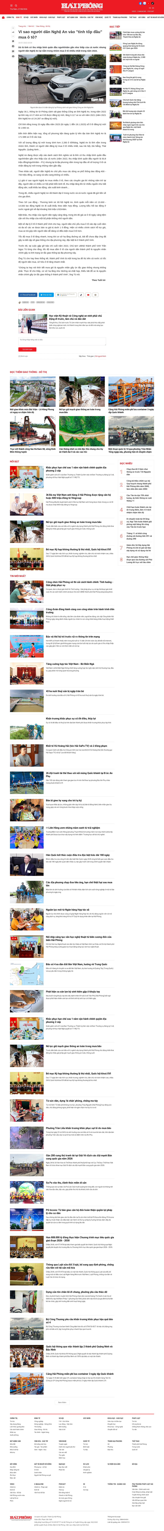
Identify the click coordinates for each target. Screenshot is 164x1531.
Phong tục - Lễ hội (40, 1467)
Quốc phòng (14, 1435)
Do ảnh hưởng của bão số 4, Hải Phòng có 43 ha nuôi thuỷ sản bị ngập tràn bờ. (75, 695)
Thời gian (90, 356)
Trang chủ (22, 26)
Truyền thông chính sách (140, 1495)
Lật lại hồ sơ (14, 1498)
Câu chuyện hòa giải (139, 1497)
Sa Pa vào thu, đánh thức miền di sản (66, 1182)
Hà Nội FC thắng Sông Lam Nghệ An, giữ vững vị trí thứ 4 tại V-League (134, 91)
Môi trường (62, 1427)
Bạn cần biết (136, 1506)
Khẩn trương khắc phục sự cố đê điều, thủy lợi (71, 718)
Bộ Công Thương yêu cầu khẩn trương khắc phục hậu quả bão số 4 (79, 1321)
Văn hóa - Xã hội (15, 1492)
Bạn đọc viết (63, 1467)
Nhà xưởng (13, 1447)
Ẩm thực (13, 1475)
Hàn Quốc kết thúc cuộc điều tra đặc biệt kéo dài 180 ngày (78, 855)
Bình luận (86, 1447)
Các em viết (63, 1452)
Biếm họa (62, 1458)
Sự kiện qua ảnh (114, 1464)
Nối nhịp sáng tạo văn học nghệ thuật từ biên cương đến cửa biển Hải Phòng (78, 939)
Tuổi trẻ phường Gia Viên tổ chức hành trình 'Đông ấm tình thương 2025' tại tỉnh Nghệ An (133, 138)
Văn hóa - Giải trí (86, 17)
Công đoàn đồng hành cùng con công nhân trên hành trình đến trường (80, 611)
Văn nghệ (99, 17)
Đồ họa (134, 1464)
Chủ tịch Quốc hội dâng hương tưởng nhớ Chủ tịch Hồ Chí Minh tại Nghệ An (134, 102)
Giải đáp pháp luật (138, 1503)
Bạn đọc (62, 1464)
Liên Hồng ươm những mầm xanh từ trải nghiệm (74, 827)
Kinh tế (19, 17)
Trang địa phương (120, 17)
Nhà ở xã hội (14, 1450)
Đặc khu (110, 1450)
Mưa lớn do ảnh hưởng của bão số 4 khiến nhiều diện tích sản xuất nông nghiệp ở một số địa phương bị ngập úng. (80, 891)
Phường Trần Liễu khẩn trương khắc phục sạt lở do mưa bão (78, 1128)
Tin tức (12, 1421)
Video (134, 11)
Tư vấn (134, 1429)
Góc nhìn (34, 17)
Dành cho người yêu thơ (67, 1447)
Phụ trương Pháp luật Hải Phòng (142, 1485)
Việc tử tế (62, 1429)
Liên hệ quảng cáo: (114, 1522)
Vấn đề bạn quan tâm (139, 1500)
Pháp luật (61, 17)
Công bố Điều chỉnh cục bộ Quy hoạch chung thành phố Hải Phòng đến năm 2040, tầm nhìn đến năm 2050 (139, 485)
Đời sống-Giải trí (64, 1492)
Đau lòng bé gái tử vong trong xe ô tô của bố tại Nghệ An (134, 79)
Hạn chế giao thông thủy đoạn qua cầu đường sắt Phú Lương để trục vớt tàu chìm (139, 559)
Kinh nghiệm (87, 1472)
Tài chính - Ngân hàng (41, 1432)
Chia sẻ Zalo (47, 295)
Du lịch (86, 1464)
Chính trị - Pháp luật (40, 1487)
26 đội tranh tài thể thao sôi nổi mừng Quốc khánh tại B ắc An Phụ (79, 775)
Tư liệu (85, 1450)
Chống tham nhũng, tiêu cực (141, 1427)
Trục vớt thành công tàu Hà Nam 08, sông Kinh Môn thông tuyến (33, 450)
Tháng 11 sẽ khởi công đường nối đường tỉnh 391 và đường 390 (139, 536)
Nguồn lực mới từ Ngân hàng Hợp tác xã (67, 909)
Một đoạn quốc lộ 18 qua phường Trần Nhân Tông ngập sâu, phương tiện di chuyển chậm (130, 450)
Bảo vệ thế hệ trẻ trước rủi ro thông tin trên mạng (73, 636)
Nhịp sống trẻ (14, 1470)
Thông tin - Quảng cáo (117, 1484)
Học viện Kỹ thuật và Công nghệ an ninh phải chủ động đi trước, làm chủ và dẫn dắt (75, 317)
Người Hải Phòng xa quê (42, 1475)
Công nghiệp (38, 1421)
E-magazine (142, 11)
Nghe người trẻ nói (65, 1501)
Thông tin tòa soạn (114, 1517)
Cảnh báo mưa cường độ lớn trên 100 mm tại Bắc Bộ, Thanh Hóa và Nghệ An (134, 34)
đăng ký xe (40, 302)
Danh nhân (38, 1472)
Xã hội (26, 17)
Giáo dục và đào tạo (114, 1421)
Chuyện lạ (86, 1470)
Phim (11, 1501)
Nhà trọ (12, 1452)
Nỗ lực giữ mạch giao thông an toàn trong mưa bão (79, 410)
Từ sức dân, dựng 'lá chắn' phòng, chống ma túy (72, 1100)
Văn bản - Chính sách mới (140, 1489)
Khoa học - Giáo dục (47, 17)
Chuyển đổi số (112, 1429)
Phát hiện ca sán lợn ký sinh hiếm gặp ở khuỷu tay (73, 991)
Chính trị (10, 17)
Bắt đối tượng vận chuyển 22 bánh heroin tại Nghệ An (134, 112)
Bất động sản (72, 17)
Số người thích (100, 356)
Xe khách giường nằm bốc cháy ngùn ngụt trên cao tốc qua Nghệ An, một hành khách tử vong (134, 125)
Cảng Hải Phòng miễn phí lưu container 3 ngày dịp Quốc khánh (131, 410)
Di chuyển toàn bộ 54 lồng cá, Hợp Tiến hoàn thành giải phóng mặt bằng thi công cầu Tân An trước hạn (139, 523)
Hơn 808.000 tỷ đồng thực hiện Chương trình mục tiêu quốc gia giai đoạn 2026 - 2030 (80, 1239)
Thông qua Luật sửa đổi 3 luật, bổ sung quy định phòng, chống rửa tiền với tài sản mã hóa (80, 1266)
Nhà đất (12, 1444)
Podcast (151, 11)
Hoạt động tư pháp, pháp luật (142, 1492)
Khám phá (86, 1467)
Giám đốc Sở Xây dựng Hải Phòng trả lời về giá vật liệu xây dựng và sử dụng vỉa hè (139, 548)
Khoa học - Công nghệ (115, 1427)
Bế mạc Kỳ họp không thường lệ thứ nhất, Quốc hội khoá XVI (78, 549)
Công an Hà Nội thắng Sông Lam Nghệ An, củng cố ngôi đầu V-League (133, 68)
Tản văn (61, 1450)
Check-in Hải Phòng (65, 1495)
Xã (108, 1444)
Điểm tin (61, 1487)
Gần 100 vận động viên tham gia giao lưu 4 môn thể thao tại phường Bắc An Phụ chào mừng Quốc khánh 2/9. (78, 781)
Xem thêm (62, 1402)
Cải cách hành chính (17, 1429)
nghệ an (25, 302)
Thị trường (37, 1427)
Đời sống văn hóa (40, 1444)
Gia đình (13, 1467)
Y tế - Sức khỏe (64, 1421)
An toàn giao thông (65, 1498)
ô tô (32, 302)
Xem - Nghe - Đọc (40, 1450)
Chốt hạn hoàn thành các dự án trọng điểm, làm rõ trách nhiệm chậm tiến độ (139, 510)
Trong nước (136, 1447)
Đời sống (141, 17)
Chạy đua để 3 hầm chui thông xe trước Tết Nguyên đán (139, 472)
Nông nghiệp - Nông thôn (43, 1424)
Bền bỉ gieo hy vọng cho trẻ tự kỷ (64, 800)
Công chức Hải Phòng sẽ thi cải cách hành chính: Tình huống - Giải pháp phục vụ (79, 584)
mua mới (50, 302)
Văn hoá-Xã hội (39, 1492)
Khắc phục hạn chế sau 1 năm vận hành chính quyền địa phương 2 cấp (76, 469)
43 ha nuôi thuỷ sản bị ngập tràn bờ (65, 691)
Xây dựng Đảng (15, 1424)
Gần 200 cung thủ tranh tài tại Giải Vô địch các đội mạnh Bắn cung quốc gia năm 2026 (79, 1157)
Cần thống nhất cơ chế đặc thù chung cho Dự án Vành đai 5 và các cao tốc (81, 450)
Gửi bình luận (27, 349)
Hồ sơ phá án (136, 1424)
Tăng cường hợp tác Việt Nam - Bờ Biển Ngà (70, 664)
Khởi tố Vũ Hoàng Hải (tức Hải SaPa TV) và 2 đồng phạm (76, 745)
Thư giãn (62, 1455)
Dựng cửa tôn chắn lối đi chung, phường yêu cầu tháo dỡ (76, 1292)
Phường (110, 1447)
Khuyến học (111, 1424)
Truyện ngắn (63, 1444)
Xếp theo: (82, 356)
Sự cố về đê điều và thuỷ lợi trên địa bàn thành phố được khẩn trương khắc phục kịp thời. (78, 723)
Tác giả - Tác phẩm (40, 1447)
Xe (84, 1484)
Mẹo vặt (12, 1478)
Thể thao (133, 17)
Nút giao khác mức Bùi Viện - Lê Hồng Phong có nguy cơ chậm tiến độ (32, 410)
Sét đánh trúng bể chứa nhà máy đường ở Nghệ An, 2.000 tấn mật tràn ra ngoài (134, 57)
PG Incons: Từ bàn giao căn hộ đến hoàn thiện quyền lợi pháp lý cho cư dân (79, 1212)
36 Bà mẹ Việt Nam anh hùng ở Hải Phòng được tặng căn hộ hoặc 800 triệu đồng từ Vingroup (78, 496)
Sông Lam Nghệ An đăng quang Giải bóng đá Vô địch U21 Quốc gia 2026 (134, 46)
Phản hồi (62, 1470)
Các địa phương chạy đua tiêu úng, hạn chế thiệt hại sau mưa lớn (79, 884)
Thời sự (61, 1490)
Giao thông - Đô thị (43, 26)
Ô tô (84, 1487)
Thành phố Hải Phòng (139, 1444)
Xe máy (85, 1490)
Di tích (36, 1470)
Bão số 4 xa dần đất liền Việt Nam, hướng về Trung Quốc (76, 964)
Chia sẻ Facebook (28, 295)
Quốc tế (108, 17)
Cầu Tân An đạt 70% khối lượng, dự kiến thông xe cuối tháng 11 (139, 498)
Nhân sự (13, 1432)
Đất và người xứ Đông (43, 1464)
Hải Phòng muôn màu (17, 1495)
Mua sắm (13, 1472)
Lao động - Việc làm (66, 1424)
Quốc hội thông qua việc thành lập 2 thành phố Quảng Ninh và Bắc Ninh (79, 1348)
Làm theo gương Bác (17, 1427)
